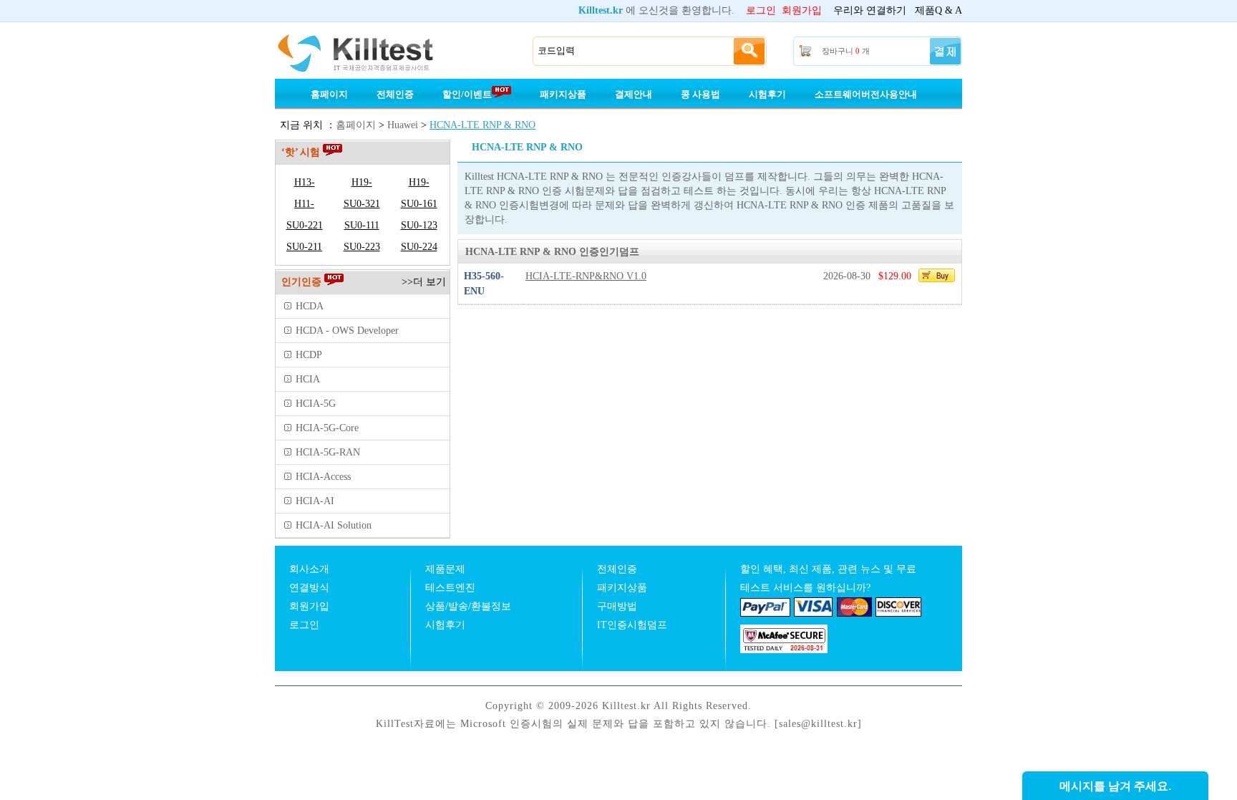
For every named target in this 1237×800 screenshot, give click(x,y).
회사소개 (309, 569)
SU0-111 (361, 225)
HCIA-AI (315, 501)
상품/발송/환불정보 (468, 606)
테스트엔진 (450, 587)
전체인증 (395, 94)
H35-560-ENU (484, 284)
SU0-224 (419, 246)
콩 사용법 (700, 94)
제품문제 (445, 569)
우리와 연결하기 (869, 10)
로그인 (761, 10)
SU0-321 (362, 203)
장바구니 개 (846, 51)
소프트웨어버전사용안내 (866, 94)
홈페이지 (329, 94)
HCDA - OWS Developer (347, 330)
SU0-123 (419, 225)
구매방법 (617, 606)
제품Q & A (938, 10)
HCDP (309, 355)
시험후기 (767, 94)
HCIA (308, 379)
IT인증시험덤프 (632, 625)
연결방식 (309, 587)
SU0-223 (362, 246)
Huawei (402, 125)
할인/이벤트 (467, 94)
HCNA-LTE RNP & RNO (482, 125)
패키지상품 (563, 94)
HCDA (310, 306)
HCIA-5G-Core (327, 428)
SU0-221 (304, 225)
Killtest (375, 51)
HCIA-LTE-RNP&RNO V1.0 (585, 276)
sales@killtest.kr (818, 723)
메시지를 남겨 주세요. (1115, 786)
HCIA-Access (323, 476)
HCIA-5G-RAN (328, 452)
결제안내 (633, 94)
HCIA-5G (316, 403)
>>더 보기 (424, 281)
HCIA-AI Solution (334, 525)
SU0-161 (419, 203)
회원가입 (802, 10)
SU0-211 (304, 246)
